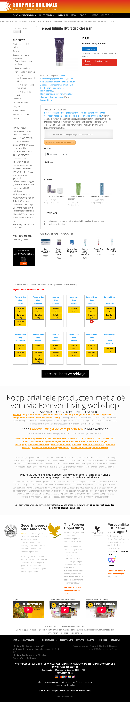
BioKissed (95, 15)
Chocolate (17, 141)
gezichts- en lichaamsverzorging (23, 181)
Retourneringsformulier (65, 685)
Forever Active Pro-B (19, 159)
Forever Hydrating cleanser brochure (60, 142)
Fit (14, 155)
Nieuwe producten (21, 114)
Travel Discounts (20, 110)
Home (2, 21)
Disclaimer (113, 646)
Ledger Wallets (62, 15)
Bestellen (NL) (20, 309)
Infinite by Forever (56, 97)
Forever (22, 154)
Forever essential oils (93, 444)
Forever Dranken (22, 168)
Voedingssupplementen (24, 225)
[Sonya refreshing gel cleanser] (78, 189)
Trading (32, 214)
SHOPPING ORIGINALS (35, 4)
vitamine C (22, 221)
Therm (25, 213)
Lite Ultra (17, 207)
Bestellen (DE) (91, 309)
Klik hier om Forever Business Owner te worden (72, 591)
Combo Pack (25, 142)
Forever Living (46, 100)
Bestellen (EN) (20, 322)
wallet (21, 227)
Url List (114, 649)
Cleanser (49, 82)
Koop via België (89, 49)
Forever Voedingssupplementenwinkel (89, 447)
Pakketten (27, 207)
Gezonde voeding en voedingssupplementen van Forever (57, 441)
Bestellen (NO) (56, 347)
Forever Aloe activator (100, 196)
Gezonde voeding (22, 68)
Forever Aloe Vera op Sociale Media (24, 658)
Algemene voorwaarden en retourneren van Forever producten (65, 682)
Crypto (16, 145)
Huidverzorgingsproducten (23, 199)
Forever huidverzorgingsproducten (68, 21)
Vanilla (21, 217)
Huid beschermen (24, 184)
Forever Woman (23, 175)
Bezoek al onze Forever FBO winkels (34, 655)
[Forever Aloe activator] (101, 189)
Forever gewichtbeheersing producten (50, 447)
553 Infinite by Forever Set (54, 196)
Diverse (16, 118)
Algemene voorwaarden (80, 646)
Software (73, 15)
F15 (24, 152)
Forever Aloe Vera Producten (23, 15)
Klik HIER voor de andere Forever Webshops (96, 62)
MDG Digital (17, 655)
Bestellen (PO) (91, 347)
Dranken (23, 144)
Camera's (17, 98)
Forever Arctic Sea (19, 165)
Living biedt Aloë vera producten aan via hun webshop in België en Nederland (54, 414)
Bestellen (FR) (20, 316)
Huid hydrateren (18, 188)
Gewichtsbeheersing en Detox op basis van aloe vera (40, 438)
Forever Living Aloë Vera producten (56, 429)
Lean (25, 204)
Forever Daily (29, 165)
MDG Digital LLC (104, 414)
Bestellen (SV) (73, 347)
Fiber (28, 151)
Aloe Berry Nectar (19, 131)
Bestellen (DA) (20, 347)
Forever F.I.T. (20, 171)
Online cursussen (45, 15)
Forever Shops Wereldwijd (65, 373)
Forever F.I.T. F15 (93, 438)
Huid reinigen (58, 88)
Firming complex (60, 82)
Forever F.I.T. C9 (75, 438)
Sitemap (90, 649)
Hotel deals (105, 15)
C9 (33, 138)
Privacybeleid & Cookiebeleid (99, 646)
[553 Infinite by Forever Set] (54, 189)
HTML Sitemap (99, 649)
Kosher (20, 204)
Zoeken (17, 32)
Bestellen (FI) (38, 347)
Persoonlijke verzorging (42, 21)
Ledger (31, 204)
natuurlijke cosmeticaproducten (66, 444)
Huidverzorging (21, 194)
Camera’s (83, 15)
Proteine (17, 213)
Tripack (15, 217)
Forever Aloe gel (21, 161)
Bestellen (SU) (38, 353)
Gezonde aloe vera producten (18, 21)
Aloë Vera (26, 138)
